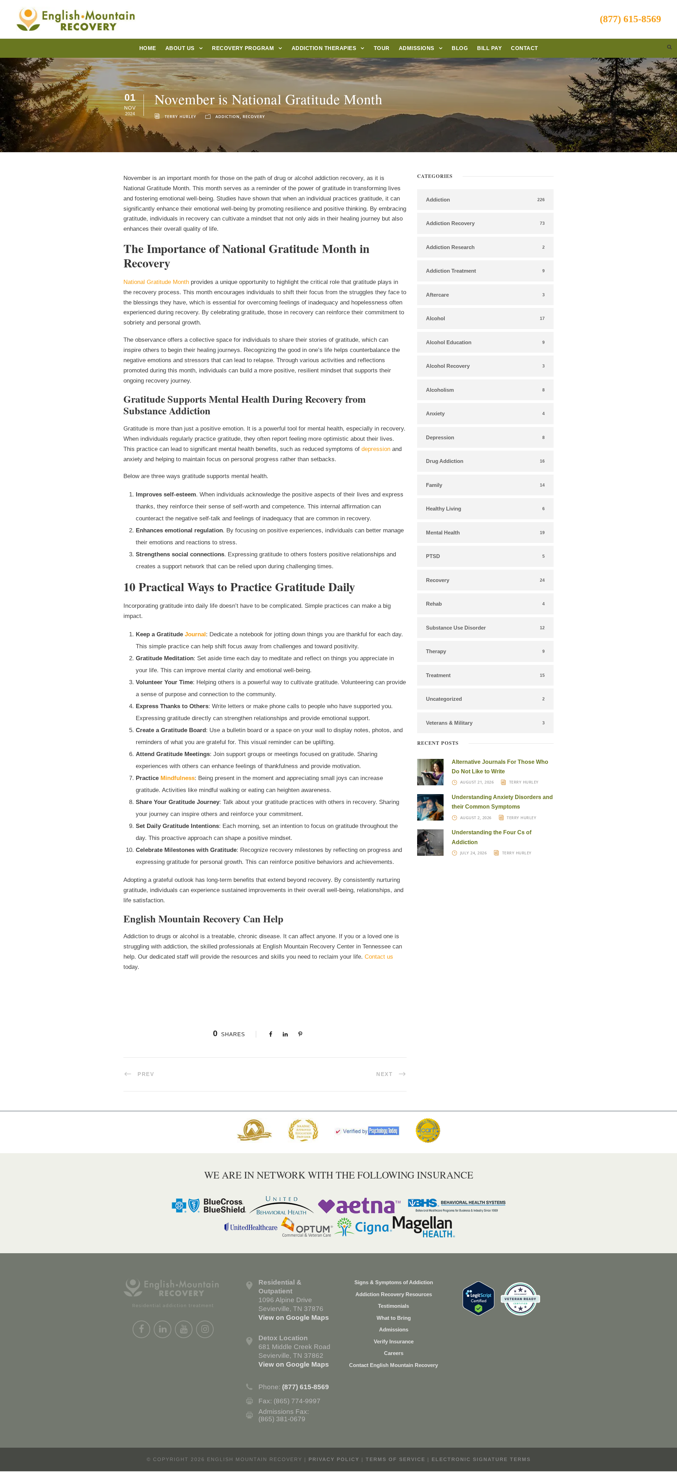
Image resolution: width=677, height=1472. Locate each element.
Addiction (227, 116)
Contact (524, 48)
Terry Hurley (180, 116)
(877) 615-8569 (630, 18)
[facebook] (141, 1329)
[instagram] (205, 1329)
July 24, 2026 (473, 852)
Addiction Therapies (324, 48)
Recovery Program (243, 48)
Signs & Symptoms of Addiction (393, 1282)
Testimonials (393, 1306)
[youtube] (184, 1329)
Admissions (416, 48)
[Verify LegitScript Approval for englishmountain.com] (478, 1298)
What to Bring (394, 1318)
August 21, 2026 (477, 782)
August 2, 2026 (476, 817)
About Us (180, 48)
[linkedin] (162, 1329)
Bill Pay (489, 48)
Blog (460, 48)
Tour (382, 48)
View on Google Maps (293, 1317)
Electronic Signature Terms (481, 1459)
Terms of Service (395, 1459)
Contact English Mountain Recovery (393, 1365)
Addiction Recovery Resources (393, 1294)
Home (147, 48)
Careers (393, 1353)
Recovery (254, 116)
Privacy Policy (334, 1459)
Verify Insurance (394, 1341)
